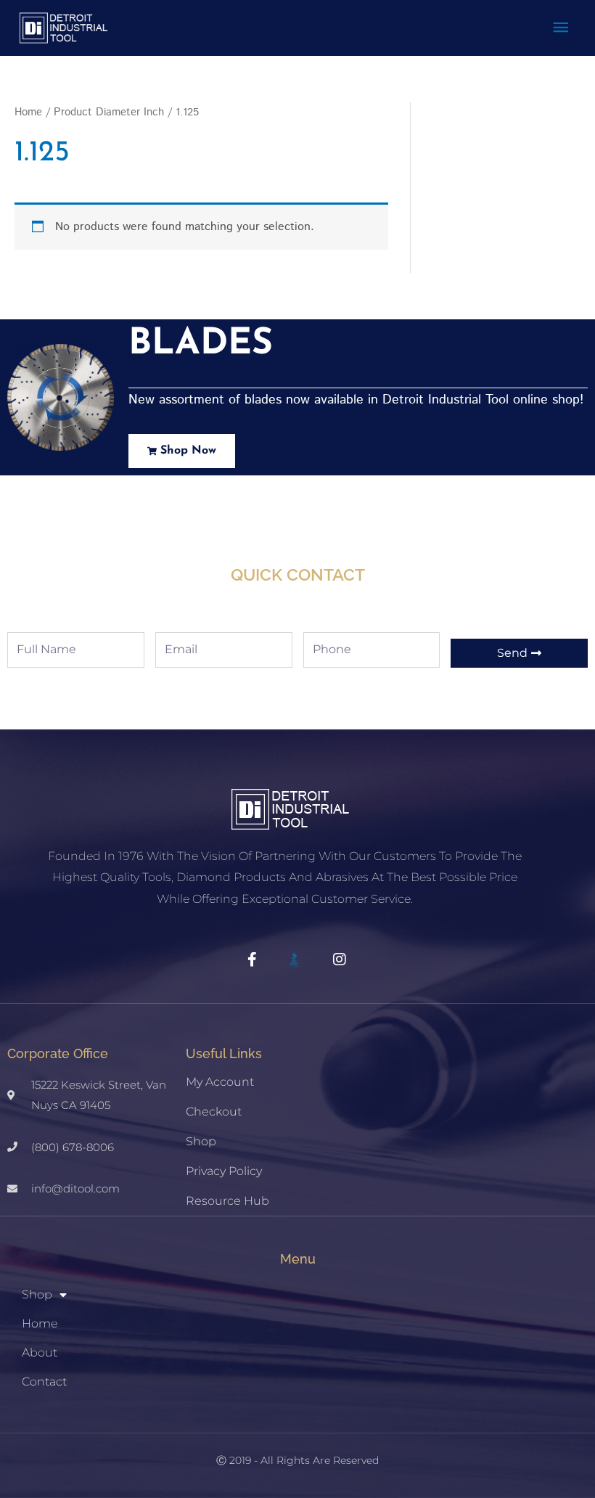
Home (28, 112)
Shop (201, 1141)
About (39, 1352)
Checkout (214, 1111)
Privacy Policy (224, 1171)
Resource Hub (227, 1201)
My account (220, 1082)
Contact (44, 1381)
